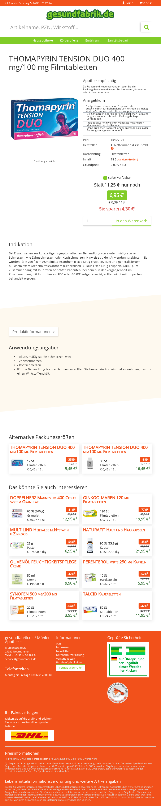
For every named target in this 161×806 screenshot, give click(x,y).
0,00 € (147, 3)
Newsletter (63, 651)
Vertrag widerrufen (70, 667)
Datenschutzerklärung (70, 655)
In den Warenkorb (131, 220)
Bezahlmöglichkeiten (69, 662)
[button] (112, 148)
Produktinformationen (32, 331)
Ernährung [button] (92, 40)
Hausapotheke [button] (43, 40)
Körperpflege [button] (69, 40)
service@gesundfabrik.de (20, 659)
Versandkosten (65, 658)
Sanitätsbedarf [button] (118, 40)
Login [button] (129, 3)
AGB (58, 643)
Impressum (63, 647)
